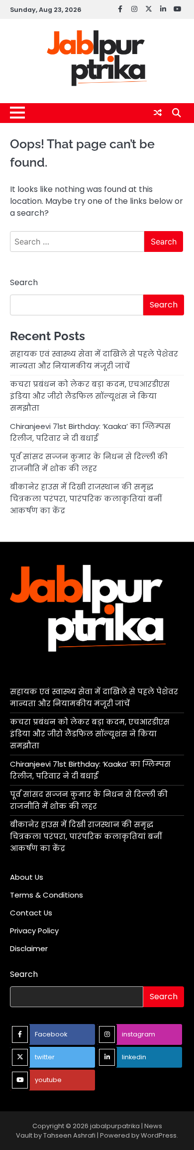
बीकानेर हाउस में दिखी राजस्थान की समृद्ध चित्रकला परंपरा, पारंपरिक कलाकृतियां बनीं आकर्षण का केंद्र (86, 499)
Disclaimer (29, 948)
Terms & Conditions (46, 895)
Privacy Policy (34, 930)
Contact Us (31, 913)
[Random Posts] (158, 113)
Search (24, 282)
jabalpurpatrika (115, 1126)
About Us (26, 877)
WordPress (159, 1135)
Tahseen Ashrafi (69, 1135)
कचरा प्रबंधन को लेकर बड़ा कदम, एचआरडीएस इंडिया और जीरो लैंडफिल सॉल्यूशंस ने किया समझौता (90, 396)
